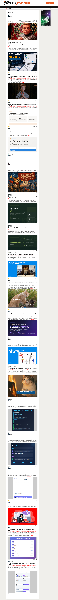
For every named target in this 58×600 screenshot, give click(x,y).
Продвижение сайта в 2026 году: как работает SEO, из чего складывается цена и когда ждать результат (22, 228)
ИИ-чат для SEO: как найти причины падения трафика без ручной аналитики (22, 504)
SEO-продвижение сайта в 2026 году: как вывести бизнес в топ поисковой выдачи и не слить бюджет (21, 402)
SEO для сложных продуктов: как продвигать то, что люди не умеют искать (21, 340)
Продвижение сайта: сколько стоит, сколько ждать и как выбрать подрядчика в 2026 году (22, 105)
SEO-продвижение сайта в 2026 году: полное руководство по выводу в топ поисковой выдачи (21, 470)
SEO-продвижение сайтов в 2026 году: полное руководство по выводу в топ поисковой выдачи (21, 436)
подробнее (23, 22)
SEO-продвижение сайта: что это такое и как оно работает (18, 17)
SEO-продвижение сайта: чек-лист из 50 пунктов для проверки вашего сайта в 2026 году (22, 45)
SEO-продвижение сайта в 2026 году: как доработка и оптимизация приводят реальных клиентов (22, 314)
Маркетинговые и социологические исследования (14, 46)
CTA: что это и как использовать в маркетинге (16, 165)
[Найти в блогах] (50, 9)
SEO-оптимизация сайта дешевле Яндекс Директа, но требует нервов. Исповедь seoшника (22, 77)
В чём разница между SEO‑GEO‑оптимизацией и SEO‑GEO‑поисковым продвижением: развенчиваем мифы (20, 157)
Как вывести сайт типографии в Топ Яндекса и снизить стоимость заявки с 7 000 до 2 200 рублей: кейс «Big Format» (22, 197)
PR (8, 158)
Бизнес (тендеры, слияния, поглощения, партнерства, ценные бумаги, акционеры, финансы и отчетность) (20, 255)
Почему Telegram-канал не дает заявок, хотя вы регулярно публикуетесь (21, 254)
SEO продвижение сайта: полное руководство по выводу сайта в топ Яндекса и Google (22, 131)
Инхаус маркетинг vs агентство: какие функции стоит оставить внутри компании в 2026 (22, 283)
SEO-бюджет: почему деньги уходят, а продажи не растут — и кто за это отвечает (22, 368)
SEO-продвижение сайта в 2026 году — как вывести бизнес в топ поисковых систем (21, 564)
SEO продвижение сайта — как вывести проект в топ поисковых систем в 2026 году (22, 530)
